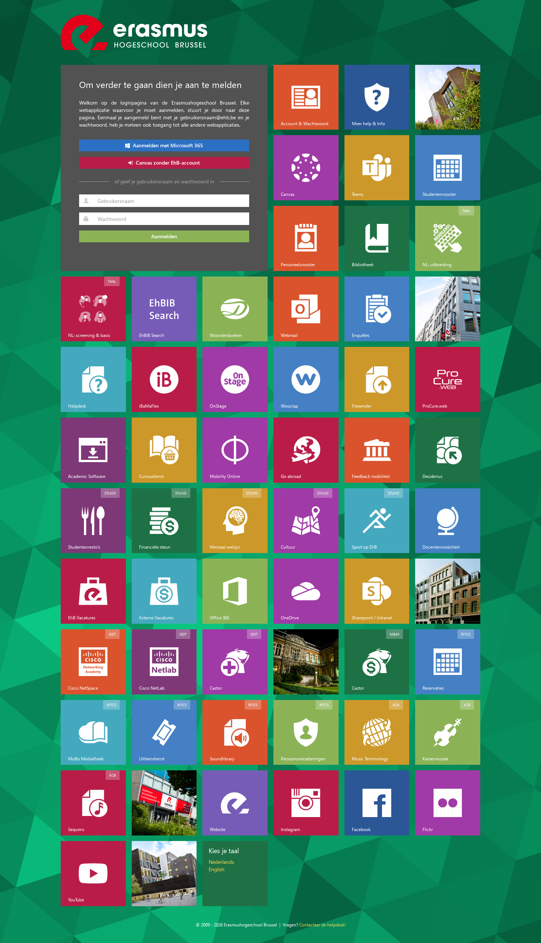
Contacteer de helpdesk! (322, 925)
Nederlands (221, 861)
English (216, 869)
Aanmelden (164, 236)
